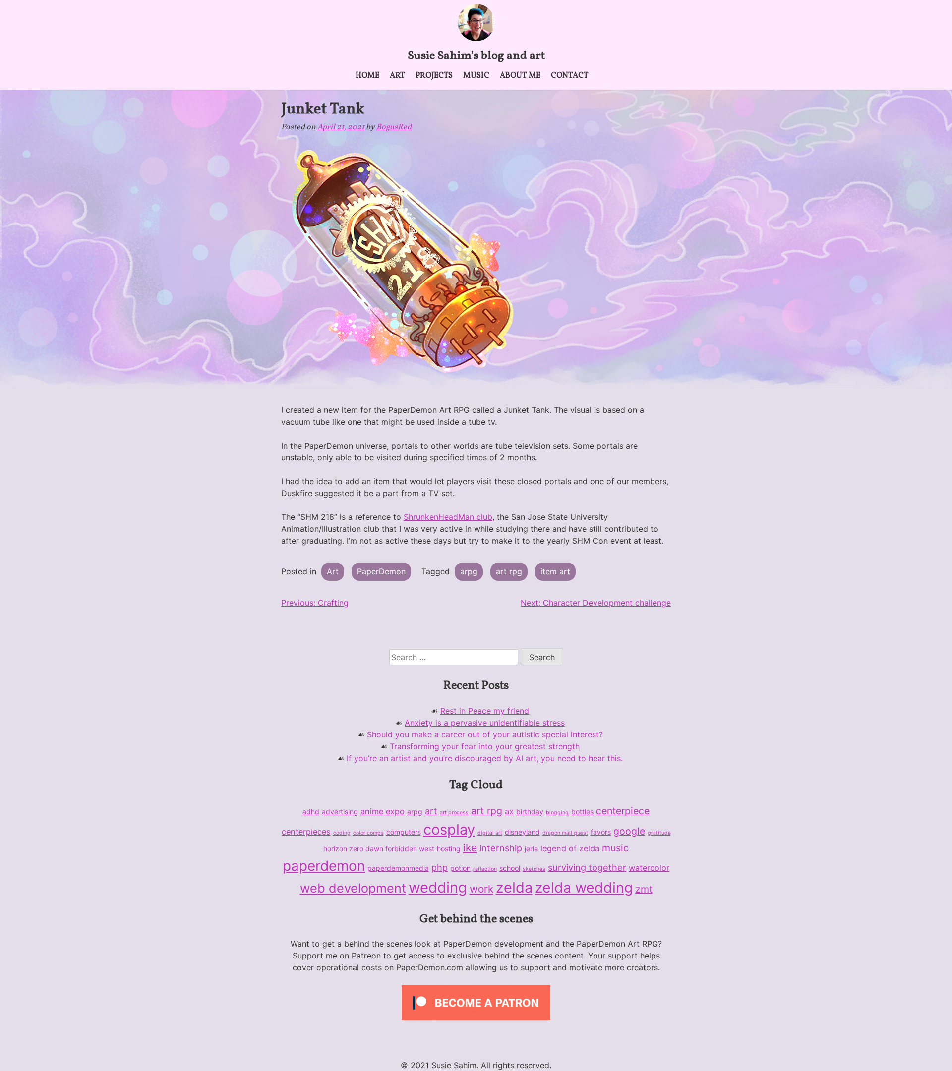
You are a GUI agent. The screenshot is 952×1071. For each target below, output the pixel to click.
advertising (340, 811)
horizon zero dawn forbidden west (378, 849)
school (509, 868)
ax (509, 811)
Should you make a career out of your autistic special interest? (485, 734)
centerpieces (306, 832)
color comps (368, 833)
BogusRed (394, 127)
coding (342, 833)
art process (454, 812)
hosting (449, 849)
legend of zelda (569, 848)
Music (476, 75)
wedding (438, 887)
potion (460, 868)
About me (520, 75)
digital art (489, 833)
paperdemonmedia (398, 868)
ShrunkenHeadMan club (448, 517)
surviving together (587, 867)
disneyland (522, 832)
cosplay (449, 829)
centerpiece (623, 811)
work (481, 889)
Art (397, 75)
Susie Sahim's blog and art (476, 56)
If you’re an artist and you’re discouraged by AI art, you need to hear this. (485, 758)
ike (470, 848)
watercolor (649, 868)
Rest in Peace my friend (484, 711)
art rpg (509, 571)
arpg (468, 571)
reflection (485, 869)
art (431, 810)
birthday (529, 811)
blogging (557, 812)
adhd (310, 811)
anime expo (382, 811)
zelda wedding (584, 887)
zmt (644, 889)
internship (500, 848)
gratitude (659, 833)
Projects (434, 75)
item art (555, 571)
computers (403, 832)
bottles (582, 811)
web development (353, 888)
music (615, 848)
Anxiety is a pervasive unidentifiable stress (485, 723)
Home (367, 75)
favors (601, 832)
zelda (514, 887)
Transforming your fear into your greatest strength (485, 746)
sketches (534, 869)
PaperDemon (381, 571)
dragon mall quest (565, 833)
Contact (570, 75)
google (629, 831)
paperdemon (324, 865)
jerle (531, 849)
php (439, 867)
